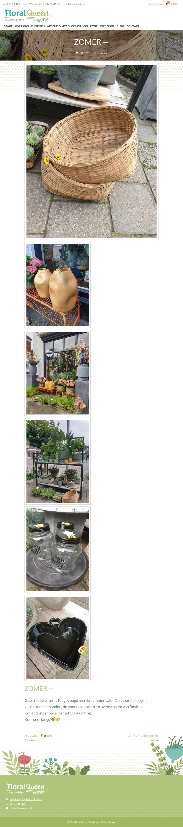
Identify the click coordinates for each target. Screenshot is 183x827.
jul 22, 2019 (85, 53)
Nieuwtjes (102, 53)
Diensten (38, 26)
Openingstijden (76, 3)
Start (8, 26)
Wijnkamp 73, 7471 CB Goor (45, 3)
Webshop (107, 26)
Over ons (22, 26)
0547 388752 (14, 3)
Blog (120, 26)
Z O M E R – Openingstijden (143, 735)
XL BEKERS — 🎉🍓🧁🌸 (38, 735)
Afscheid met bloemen (64, 26)
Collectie (90, 26)
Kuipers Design (108, 822)
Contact (133, 26)
